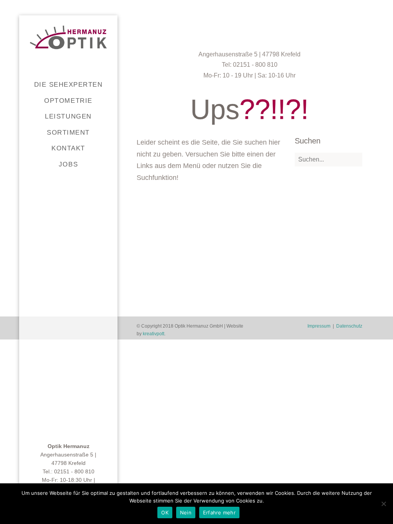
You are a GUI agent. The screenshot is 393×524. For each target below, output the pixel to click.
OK (164, 512)
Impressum (318, 326)
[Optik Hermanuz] (68, 37)
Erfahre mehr (219, 512)
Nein (186, 512)
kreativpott (153, 333)
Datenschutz (349, 326)
